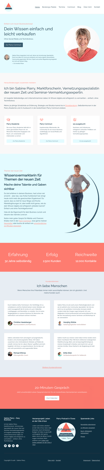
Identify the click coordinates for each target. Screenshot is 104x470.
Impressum (87, 460)
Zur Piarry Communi (13, 45)
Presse (83, 436)
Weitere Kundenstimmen (52, 367)
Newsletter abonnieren (88, 424)
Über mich (51, 460)
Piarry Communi (25, 221)
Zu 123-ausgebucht (85, 141)
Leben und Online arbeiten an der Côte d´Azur (41, 442)
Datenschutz (96, 460)
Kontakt (58, 460)
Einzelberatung (71, 105)
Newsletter (8, 223)
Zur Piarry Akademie (19, 141)
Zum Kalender (52, 398)
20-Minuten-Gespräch (88, 428)
